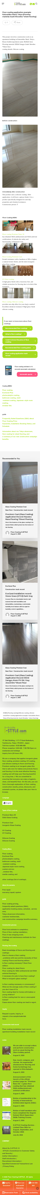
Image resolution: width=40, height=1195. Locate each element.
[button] (3, 4)
